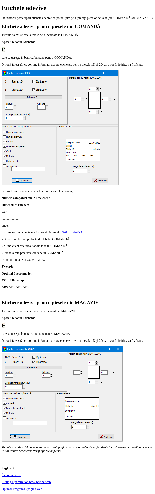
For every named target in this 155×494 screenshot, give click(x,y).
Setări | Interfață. (72, 232)
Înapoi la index (11, 475)
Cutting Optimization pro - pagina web (26, 482)
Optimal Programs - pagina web (22, 489)
